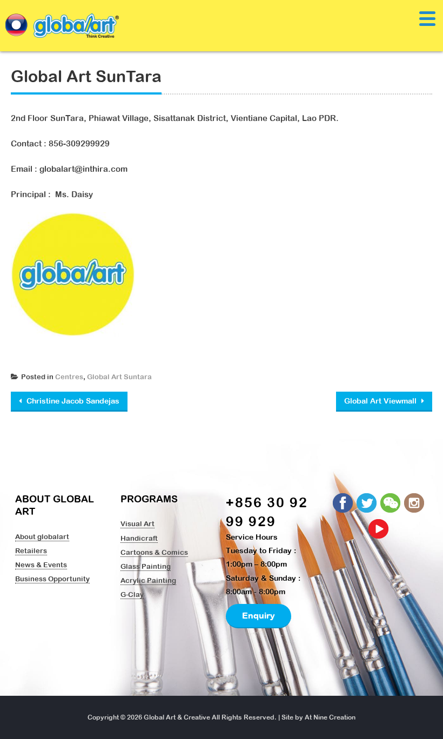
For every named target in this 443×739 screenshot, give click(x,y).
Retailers (31, 550)
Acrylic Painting (148, 580)
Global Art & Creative (177, 717)
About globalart (42, 536)
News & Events (41, 564)
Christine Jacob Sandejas (71, 401)
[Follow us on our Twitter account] (367, 503)
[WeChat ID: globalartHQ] (391, 503)
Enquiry (258, 615)
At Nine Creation (330, 717)
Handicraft (139, 538)
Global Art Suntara (119, 377)
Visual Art (137, 523)
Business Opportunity (52, 578)
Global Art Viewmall (381, 401)
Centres (69, 377)
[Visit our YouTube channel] (379, 529)
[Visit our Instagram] (415, 503)
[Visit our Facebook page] (343, 503)
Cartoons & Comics (154, 552)
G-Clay (132, 594)
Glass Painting (145, 566)
